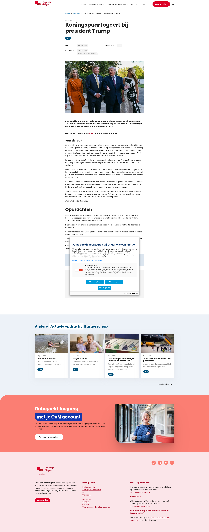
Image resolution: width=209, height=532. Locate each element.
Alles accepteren (95, 282)
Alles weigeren (114, 282)
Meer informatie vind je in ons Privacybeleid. (88, 260)
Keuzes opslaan (104, 288)
